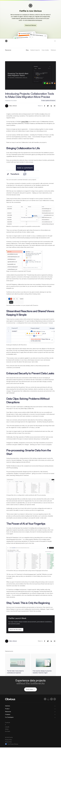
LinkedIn (7, 727)
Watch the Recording (15, 629)
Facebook (7, 722)
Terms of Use (8, 741)
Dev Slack (7, 731)
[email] (54, 106)
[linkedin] (51, 106)
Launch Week (24, 121)
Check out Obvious (30, 25)
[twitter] (48, 106)
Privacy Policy (8, 739)
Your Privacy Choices (13, 744)
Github (6, 729)
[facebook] (44, 106)
